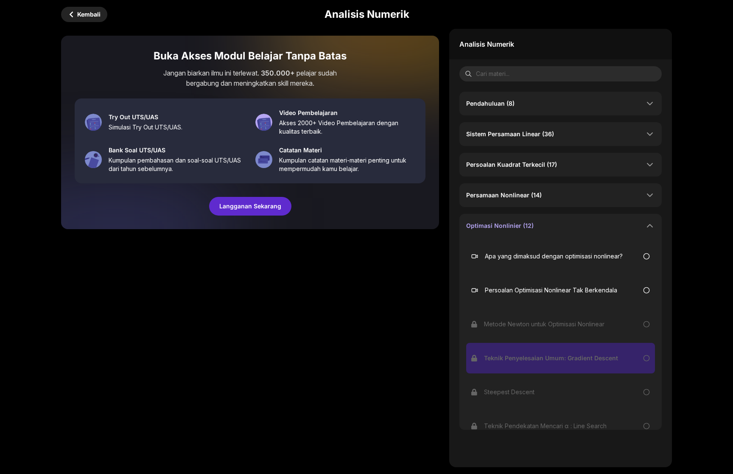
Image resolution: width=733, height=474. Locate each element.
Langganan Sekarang (250, 206)
